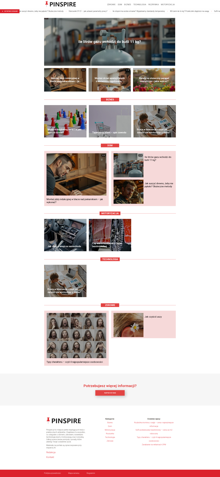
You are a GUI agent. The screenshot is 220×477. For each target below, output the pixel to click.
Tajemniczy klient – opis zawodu (109, 132)
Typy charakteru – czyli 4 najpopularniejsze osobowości (75, 362)
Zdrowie (111, 4)
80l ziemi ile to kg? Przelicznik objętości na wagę (161, 11)
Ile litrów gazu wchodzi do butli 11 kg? (109, 42)
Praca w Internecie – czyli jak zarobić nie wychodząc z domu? (153, 131)
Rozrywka (153, 4)
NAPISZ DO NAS (110, 393)
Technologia (139, 4)
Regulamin (91, 473)
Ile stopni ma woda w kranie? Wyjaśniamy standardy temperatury (110, 11)
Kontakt (50, 457)
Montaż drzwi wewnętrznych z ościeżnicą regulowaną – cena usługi (110, 80)
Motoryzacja (168, 4)
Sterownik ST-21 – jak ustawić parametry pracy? (60, 11)
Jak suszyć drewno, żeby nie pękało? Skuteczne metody (159, 185)
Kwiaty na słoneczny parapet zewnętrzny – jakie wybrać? (154, 80)
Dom (120, 4)
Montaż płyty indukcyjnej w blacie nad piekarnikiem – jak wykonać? (65, 80)
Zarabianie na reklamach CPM (154, 445)
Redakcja (51, 452)
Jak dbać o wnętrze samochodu (64, 246)
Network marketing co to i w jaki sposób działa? (64, 131)
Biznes (127, 4)
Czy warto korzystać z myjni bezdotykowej (107, 245)
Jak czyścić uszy (153, 316)
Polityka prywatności (52, 473)
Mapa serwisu (73, 473)
